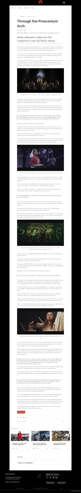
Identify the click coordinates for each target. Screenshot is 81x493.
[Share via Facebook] (17, 417)
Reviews (20, 8)
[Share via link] (27, 417)
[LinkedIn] (56, 477)
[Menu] (64, 2)
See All (68, 428)
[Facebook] (47, 477)
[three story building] (61, 436)
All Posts (13, 8)
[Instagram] (50, 477)
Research (26, 8)
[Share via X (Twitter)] (20, 417)
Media (32, 8)
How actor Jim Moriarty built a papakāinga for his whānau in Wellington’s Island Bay (40, 444)
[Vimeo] (53, 477)
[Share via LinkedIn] (23, 417)
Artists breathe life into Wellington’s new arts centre (59, 444)
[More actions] (63, 16)
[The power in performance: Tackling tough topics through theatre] (20, 436)
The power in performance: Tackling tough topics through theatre (19, 444)
